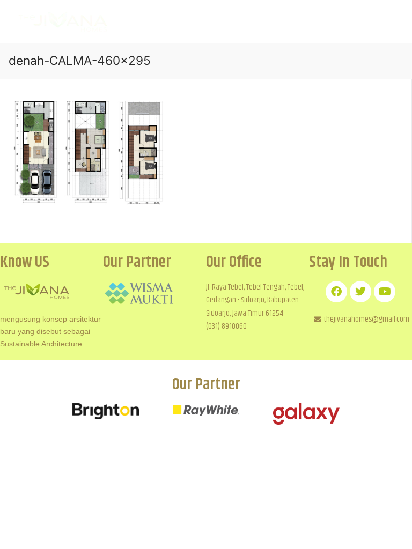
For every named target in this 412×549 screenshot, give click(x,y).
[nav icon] (382, 21)
